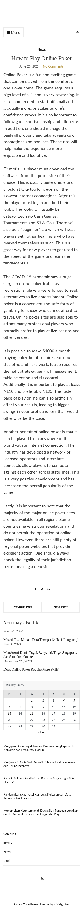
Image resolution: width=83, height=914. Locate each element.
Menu (15, 32)
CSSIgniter (61, 904)
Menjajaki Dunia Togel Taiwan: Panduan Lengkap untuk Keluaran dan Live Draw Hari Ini (38, 748)
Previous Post (22, 607)
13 (9, 713)
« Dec (41, 732)
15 (32, 713)
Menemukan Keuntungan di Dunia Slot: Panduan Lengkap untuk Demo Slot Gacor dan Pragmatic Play (40, 812)
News (42, 50)
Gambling (9, 834)
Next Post (60, 607)
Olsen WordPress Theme (31, 904)
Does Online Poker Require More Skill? (30, 669)
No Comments (53, 66)
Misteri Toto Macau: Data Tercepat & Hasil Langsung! (40, 640)
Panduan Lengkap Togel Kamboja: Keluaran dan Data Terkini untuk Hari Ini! (37, 796)
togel (6, 860)
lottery (7, 843)
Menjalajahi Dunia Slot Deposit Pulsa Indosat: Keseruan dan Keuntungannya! (39, 764)
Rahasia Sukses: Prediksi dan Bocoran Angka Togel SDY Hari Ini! (38, 780)
